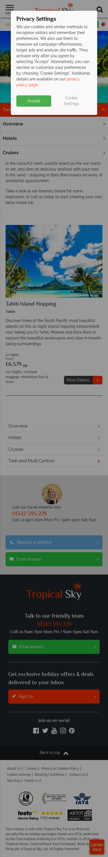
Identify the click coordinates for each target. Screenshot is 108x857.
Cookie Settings (71, 101)
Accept (33, 101)
